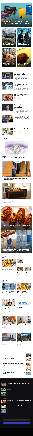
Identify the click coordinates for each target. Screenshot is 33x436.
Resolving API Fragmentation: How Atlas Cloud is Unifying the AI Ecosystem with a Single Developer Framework (24, 44)
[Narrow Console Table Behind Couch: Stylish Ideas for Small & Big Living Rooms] (16, 191)
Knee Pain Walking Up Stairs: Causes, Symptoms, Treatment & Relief (15, 179)
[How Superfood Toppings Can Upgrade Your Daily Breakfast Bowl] (3, 384)
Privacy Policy (24, 430)
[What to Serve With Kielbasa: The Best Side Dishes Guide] (9, 263)
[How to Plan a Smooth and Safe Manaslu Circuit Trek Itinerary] (24, 337)
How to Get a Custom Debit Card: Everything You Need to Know (16, 22)
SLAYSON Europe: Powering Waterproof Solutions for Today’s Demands (27, 265)
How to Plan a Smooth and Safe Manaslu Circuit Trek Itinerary (23, 342)
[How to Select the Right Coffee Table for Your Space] (28, 269)
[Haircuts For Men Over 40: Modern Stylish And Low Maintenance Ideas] (7, 107)
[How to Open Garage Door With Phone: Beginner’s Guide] (7, 131)
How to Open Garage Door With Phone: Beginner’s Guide (21, 129)
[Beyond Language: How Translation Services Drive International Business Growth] (9, 337)
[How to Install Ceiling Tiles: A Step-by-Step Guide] (8, 241)
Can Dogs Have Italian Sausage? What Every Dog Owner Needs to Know (16, 226)
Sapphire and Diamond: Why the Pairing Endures (15, 157)
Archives (12, 430)
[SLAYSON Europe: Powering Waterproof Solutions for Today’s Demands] (28, 261)
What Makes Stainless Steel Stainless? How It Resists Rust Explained (21, 84)
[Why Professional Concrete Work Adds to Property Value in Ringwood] (20, 269)
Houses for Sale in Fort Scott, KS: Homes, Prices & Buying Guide (8, 44)
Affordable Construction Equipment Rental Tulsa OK (8, 64)
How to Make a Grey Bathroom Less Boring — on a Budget (21, 73)
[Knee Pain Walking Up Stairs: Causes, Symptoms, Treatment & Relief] (16, 169)
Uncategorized (5, 176)
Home (4, 198)
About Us (8, 430)
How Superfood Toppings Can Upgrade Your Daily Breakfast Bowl (18, 383)
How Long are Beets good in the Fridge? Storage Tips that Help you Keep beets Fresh (21, 95)
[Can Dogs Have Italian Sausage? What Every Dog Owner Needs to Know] (16, 218)
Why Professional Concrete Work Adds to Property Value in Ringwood (20, 272)
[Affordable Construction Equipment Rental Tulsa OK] (9, 57)
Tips (3, 134)
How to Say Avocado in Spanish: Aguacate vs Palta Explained (24, 64)
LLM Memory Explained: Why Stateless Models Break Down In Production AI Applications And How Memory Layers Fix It (22, 118)
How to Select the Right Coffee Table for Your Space (28, 272)
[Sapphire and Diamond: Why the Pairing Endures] (16, 149)
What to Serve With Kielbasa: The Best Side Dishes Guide (8, 269)
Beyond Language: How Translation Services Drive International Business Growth (8, 342)
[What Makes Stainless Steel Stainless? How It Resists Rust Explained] (7, 85)
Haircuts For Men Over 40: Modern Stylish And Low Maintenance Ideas (20, 106)
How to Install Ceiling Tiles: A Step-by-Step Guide (9, 250)
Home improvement (9, 247)
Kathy (15, 75)
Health (4, 100)
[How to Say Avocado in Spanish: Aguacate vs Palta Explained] (24, 57)
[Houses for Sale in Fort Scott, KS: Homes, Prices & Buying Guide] (9, 37)
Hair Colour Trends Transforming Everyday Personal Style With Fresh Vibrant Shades (20, 265)
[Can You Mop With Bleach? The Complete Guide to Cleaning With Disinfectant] (24, 241)
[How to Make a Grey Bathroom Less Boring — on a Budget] (7, 75)
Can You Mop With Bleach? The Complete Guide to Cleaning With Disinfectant (24, 249)
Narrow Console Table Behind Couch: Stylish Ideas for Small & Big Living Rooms (16, 200)
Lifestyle (4, 110)
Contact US (17, 430)
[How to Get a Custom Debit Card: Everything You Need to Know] (16, 15)
